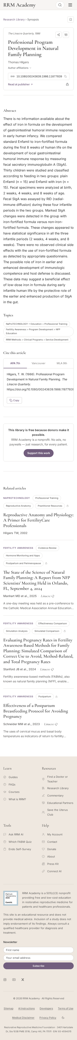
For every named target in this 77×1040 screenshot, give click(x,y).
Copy (16, 400)
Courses (14, 791)
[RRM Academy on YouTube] (14, 979)
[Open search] (60, 4)
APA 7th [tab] (15, 363)
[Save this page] (71, 19)
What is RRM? (17, 799)
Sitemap (8, 1008)
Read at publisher (19, 84)
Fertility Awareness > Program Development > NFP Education (33, 331)
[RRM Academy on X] (23, 979)
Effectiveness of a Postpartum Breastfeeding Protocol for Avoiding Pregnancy (35, 711)
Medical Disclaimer (23, 1017)
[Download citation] (66, 35)
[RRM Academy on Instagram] (5, 979)
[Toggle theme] (63, 1017)
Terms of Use (65, 1008)
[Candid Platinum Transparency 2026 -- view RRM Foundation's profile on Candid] (10, 898)
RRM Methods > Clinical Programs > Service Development (37, 339)
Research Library (14, 19)
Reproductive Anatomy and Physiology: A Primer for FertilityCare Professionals (38, 520)
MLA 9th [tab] (62, 363)
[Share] (58, 35)
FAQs (12, 784)
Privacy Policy (47, 1017)
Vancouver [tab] (38, 363)
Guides (13, 777)
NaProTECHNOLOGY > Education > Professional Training (36, 323)
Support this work (38, 453)
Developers (46, 1008)
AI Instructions (26, 1008)
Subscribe (38, 965)
